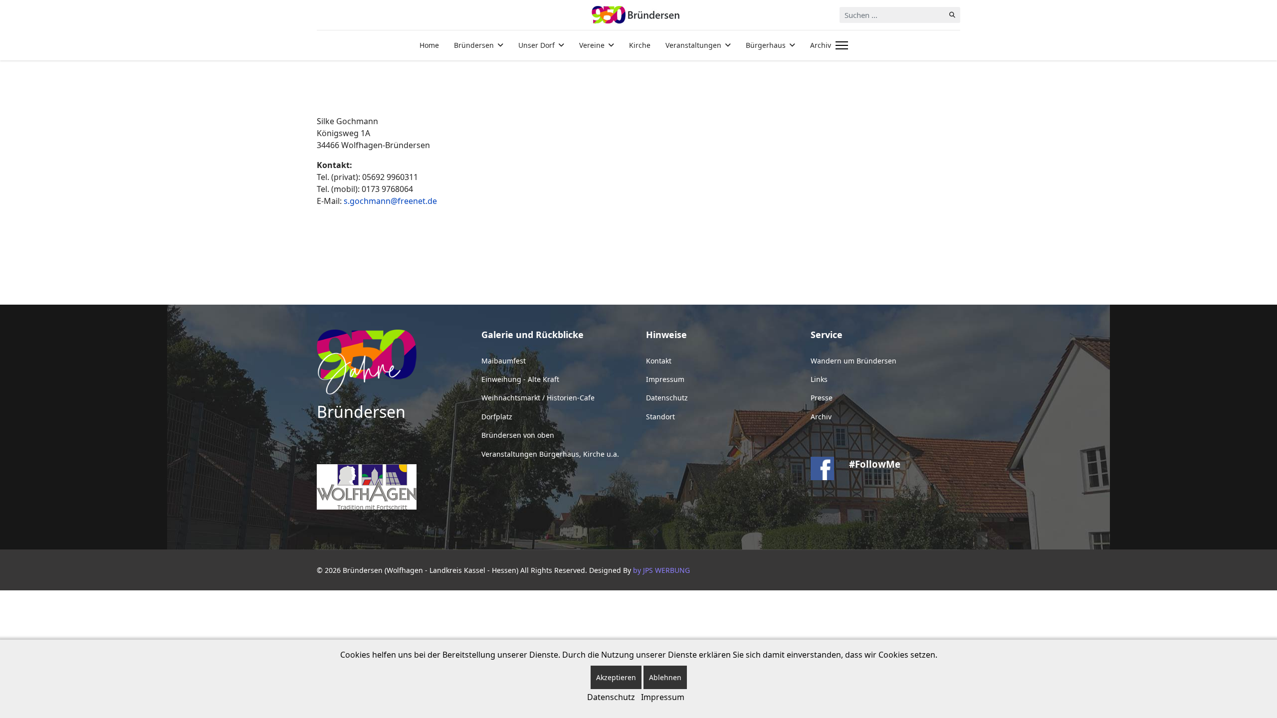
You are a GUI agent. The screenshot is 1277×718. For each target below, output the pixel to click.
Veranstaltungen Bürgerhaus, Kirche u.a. (550, 454)
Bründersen (474, 45)
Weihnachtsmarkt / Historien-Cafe (538, 397)
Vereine (592, 45)
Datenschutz (667, 397)
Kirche (639, 45)
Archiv (820, 45)
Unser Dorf (536, 45)
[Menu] (840, 45)
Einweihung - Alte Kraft (520, 379)
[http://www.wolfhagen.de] (391, 487)
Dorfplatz (496, 416)
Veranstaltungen (693, 45)
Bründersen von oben (517, 435)
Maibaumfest (503, 360)
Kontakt (658, 360)
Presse (822, 397)
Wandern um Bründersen (853, 360)
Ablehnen (665, 677)
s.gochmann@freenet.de (390, 200)
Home (429, 45)
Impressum (665, 379)
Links (819, 379)
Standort (660, 416)
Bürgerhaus (766, 45)
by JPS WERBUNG (661, 570)
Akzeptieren (616, 677)
